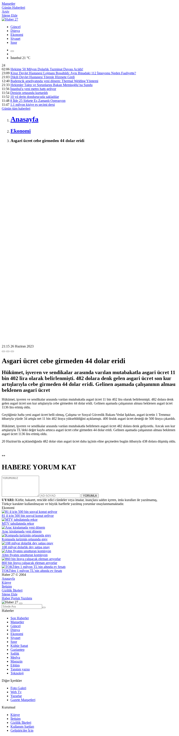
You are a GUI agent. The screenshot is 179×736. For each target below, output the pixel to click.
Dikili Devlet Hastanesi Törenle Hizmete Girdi (42, 77)
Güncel (15, 27)
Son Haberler (19, 618)
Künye (6, 582)
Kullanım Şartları (22, 726)
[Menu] (12, 51)
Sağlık (14, 653)
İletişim (7, 586)
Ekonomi (16, 34)
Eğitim (15, 665)
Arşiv (5, 11)
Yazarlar (16, 696)
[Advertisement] (89, 177)
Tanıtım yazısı (20, 669)
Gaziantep (17, 649)
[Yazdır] (8, 351)
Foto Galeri (18, 688)
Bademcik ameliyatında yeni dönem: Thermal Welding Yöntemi (54, 81)
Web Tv (16, 692)
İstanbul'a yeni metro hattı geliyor (33, 89)
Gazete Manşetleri (22, 700)
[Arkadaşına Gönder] (3, 351)
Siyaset (15, 38)
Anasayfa (8, 578)
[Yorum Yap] (12, 351)
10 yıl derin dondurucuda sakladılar (34, 97)
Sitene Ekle (9, 15)
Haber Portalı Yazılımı (17, 598)
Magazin (16, 661)
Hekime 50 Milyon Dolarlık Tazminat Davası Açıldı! (46, 69)
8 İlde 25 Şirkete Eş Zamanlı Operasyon (37, 100)
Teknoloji (17, 673)
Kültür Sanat (19, 645)
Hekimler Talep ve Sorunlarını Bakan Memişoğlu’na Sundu (51, 85)
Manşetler (8, 3)
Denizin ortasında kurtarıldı (29, 93)
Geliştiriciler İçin (21, 730)
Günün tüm (16, 108)
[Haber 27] (10, 19)
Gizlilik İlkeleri (12, 590)
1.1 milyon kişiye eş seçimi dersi (32, 104)
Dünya (15, 31)
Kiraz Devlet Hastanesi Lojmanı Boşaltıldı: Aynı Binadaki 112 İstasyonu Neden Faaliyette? (73, 73)
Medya (15, 657)
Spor (13, 42)
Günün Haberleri (13, 7)
